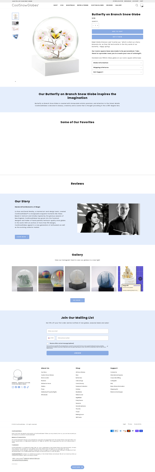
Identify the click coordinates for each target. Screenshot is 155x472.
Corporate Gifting (116, 378)
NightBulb (70, 5)
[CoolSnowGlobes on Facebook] (16, 387)
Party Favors (79, 400)
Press (42, 389)
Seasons (78, 403)
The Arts (78, 409)
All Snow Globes (80, 372)
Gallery (118, 5)
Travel (77, 412)
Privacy (130, 424)
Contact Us (114, 372)
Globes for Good (46, 383)
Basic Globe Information (118, 386)
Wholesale (127, 1)
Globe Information (100, 63)
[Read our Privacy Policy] (107, 346)
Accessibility (137, 424)
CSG (62, 5)
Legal (124, 424)
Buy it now (117, 37)
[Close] (82, 467)
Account (135, 1)
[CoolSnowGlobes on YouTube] (19, 387)
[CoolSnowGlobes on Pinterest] (25, 387)
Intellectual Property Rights (49, 392)
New (77, 375)
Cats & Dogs (79, 381)
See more (77, 300)
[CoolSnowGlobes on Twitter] (22, 387)
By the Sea (79, 378)
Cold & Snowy (80, 383)
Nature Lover (79, 395)
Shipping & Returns (101, 67)
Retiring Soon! (80, 414)
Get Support (98, 72)
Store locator (118, 1)
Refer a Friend (82, 5)
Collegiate (114, 381)
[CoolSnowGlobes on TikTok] (28, 387)
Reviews (109, 5)
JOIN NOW (77, 353)
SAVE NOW (76, 467)
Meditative (79, 392)
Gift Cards (79, 417)
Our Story (44, 372)
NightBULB (78, 397)
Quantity (95, 21)
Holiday (78, 389)
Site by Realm (14, 464)
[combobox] (51, 338)
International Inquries (117, 375)
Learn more (21, 237)
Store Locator (45, 378)
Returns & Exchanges (117, 392)
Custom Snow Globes (47, 375)
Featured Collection (81, 386)
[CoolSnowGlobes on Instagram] (13, 387)
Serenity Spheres (81, 406)
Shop (56, 5)
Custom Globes (97, 5)
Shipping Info (114, 389)
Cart (141, 1)
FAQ (112, 383)
